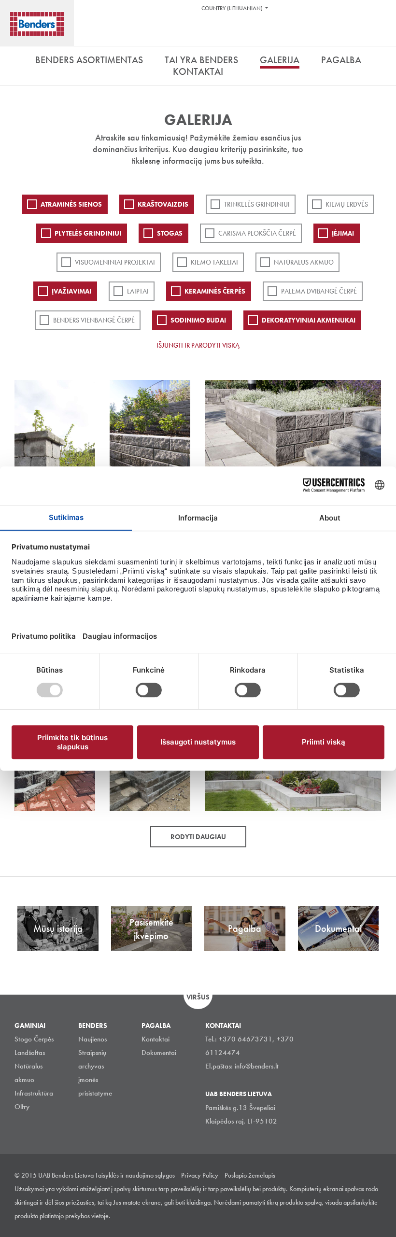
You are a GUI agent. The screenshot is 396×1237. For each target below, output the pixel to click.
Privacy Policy (199, 1175)
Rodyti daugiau (198, 836)
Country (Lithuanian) (232, 8)
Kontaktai (155, 1039)
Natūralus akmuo (304, 262)
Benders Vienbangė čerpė (94, 320)
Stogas (170, 233)
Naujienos (92, 1039)
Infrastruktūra (33, 1093)
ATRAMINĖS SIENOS (71, 204)
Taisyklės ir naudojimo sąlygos (135, 1175)
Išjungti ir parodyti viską (198, 345)
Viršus (198, 997)
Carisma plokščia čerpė (257, 233)
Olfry (21, 1106)
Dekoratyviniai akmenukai (308, 320)
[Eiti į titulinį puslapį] (37, 24)
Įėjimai (343, 233)
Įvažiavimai (71, 291)
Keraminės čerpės (214, 291)
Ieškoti (381, 33)
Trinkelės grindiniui (257, 204)
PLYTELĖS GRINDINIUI (88, 233)
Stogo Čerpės (34, 1039)
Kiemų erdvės (346, 204)
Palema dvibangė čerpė (319, 291)
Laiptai (138, 291)
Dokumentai (158, 1052)
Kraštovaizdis (163, 204)
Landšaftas (29, 1052)
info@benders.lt (257, 1066)
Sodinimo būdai (198, 320)
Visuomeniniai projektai (115, 262)
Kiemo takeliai (214, 262)
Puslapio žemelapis (250, 1175)
